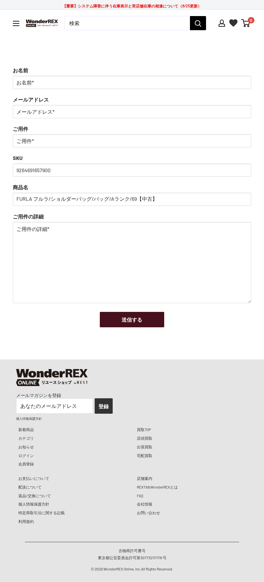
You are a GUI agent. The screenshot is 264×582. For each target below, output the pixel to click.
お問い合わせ (148, 512)
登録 (104, 406)
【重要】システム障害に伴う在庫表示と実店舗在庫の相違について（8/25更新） (132, 6)
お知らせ (26, 447)
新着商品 (26, 429)
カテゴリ (26, 438)
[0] (246, 23)
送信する (132, 319)
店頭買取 (144, 438)
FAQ (140, 495)
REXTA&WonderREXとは (157, 487)
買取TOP (144, 429)
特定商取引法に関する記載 (41, 512)
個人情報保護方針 (33, 504)
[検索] (198, 23)
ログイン (26, 455)
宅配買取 (144, 455)
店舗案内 (144, 478)
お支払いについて (33, 478)
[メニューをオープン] (16, 23)
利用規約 (26, 521)
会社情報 (144, 504)
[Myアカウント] (222, 23)
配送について (30, 487)
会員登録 (26, 464)
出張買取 (144, 447)
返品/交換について (34, 495)
